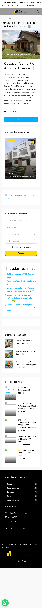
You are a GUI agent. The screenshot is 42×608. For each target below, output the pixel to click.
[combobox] (21, 227)
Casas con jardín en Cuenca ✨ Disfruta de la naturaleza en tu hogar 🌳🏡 (19, 298)
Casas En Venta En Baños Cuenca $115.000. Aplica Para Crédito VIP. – (27, 406)
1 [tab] (15, 183)
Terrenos (10, 492)
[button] (5, 602)
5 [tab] (29, 183)
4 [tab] (25, 183)
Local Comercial (13, 500)
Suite (9, 496)
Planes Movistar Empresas (15, 528)
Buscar (21, 253)
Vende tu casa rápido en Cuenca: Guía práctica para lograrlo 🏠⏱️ (26, 364)
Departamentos (13, 488)
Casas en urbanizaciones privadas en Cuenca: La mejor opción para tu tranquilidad (21, 308)
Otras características (22, 247)
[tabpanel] (21, 158)
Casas (9, 484)
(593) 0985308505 (10, 2)
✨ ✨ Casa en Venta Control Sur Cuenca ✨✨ (26, 452)
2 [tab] (19, 183)
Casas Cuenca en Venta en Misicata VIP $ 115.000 (27, 439)
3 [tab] (22, 183)
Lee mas (21, 119)
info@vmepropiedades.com (9, 5)
